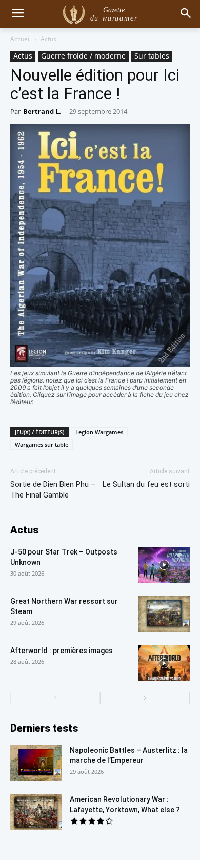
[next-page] (145, 698)
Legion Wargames (99, 432)
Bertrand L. (42, 111)
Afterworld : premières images (61, 650)
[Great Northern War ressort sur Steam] (164, 614)
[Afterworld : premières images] (164, 663)
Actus (48, 38)
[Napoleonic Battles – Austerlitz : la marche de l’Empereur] (36, 763)
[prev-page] (55, 698)
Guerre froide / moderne (83, 56)
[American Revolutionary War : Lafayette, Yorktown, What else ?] (36, 812)
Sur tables (151, 56)
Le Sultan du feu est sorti (146, 484)
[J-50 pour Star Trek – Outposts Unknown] (164, 565)
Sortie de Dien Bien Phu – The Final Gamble (52, 490)
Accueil (20, 38)
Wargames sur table (41, 444)
